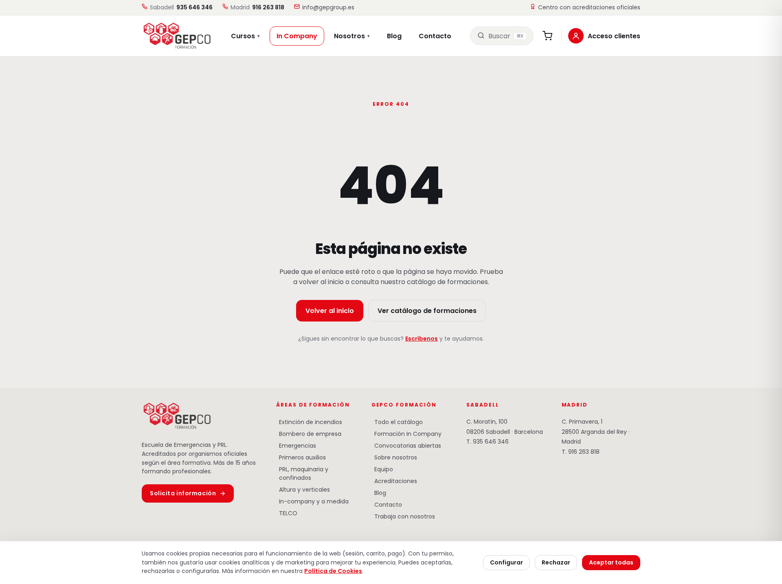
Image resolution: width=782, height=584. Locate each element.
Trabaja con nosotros (403, 516)
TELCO (286, 513)
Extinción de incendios (309, 422)
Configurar (506, 562)
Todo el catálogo (397, 422)
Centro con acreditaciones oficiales (589, 7)
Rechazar (556, 562)
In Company (297, 36)
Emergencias (296, 446)
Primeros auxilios (301, 457)
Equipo (382, 469)
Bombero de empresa (308, 434)
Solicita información (188, 493)
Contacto (435, 36)
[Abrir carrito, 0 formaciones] (547, 35)
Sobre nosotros (394, 457)
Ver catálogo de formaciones (427, 310)
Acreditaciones (394, 481)
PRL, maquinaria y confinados (302, 473)
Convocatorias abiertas (406, 446)
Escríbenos (421, 339)
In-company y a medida (312, 501)
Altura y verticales (303, 490)
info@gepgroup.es (328, 7)
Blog (394, 36)
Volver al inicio (329, 310)
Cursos (245, 36)
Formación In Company (406, 434)
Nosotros (352, 36)
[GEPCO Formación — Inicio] (172, 35)
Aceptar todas (611, 562)
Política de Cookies (333, 571)
